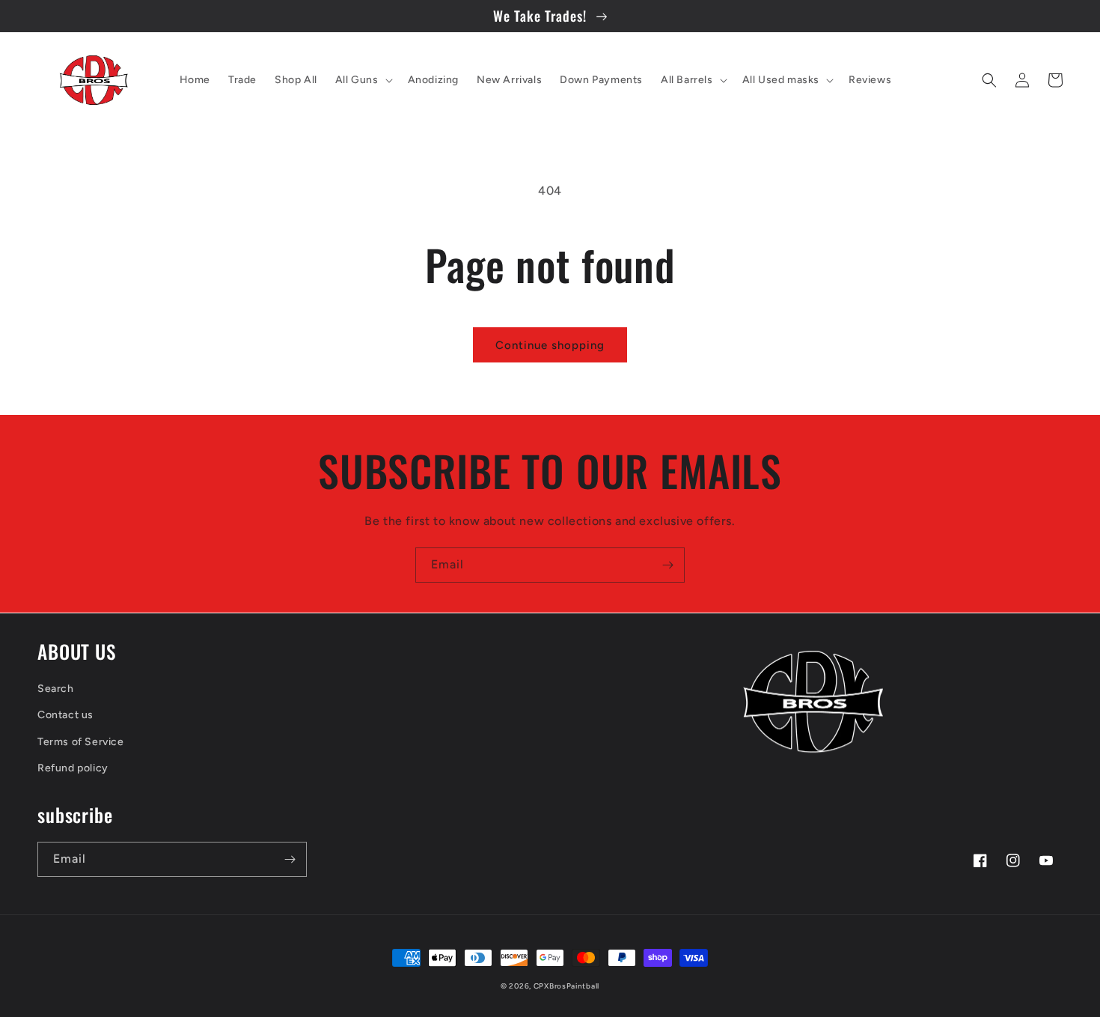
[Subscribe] (667, 565)
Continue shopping (550, 345)
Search (55, 688)
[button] (362, 80)
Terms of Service (80, 741)
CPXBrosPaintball (566, 986)
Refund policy (73, 768)
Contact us (65, 714)
